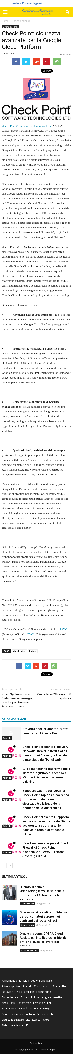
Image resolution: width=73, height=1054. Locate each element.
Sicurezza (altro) (39, 1008)
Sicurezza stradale (13, 1019)
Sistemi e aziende (10, 27)
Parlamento (24, 1003)
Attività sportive (11, 986)
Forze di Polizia (29, 997)
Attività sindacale (41, 980)
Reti (49, 1003)
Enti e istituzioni (25, 991)
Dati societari (37, 1043)
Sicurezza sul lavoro (38, 1019)
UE (26, 1025)
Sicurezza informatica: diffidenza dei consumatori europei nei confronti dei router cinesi (43, 916)
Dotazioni (8, 991)
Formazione (43, 991)
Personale (39, 1003)
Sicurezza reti (27, 903)
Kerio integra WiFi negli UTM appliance (54, 696)
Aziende (7, 738)
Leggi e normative (52, 997)
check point (19, 651)
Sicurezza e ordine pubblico (18, 1014)
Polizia (32, 651)
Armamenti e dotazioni (16, 980)
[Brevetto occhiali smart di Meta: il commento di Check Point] (11, 733)
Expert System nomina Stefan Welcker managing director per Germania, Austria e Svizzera (17, 700)
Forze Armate (10, 997)
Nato (5, 1003)
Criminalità (59, 986)
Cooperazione (42, 986)
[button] (68, 12)
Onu (12, 1003)
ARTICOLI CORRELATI (14, 719)
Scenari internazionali (15, 1008)
